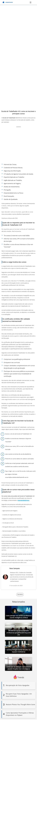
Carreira (20, 594)
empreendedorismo (23, 500)
